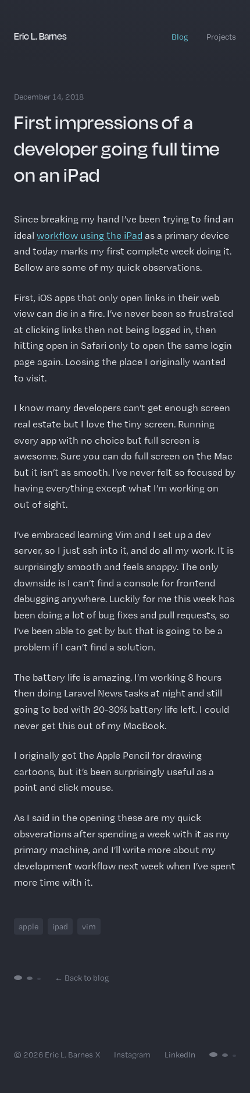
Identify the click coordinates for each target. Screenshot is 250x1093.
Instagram (132, 1054)
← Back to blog (82, 977)
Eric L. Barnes (40, 36)
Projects (221, 36)
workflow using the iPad (89, 235)
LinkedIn (180, 1054)
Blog (180, 36)
